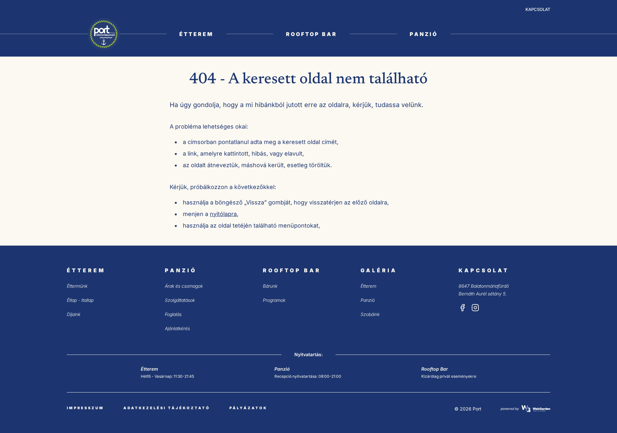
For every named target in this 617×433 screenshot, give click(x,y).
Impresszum (85, 408)
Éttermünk (77, 286)
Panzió (424, 34)
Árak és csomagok (184, 286)
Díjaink (73, 314)
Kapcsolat (537, 9)
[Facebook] (462, 307)
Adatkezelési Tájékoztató (166, 408)
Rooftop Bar (311, 34)
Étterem (196, 34)
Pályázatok (248, 408)
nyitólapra (223, 214)
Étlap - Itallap (80, 300)
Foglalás (173, 314)
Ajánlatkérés (177, 328)
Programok (274, 300)
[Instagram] (475, 307)
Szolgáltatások (180, 300)
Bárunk (270, 286)
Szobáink (370, 314)
